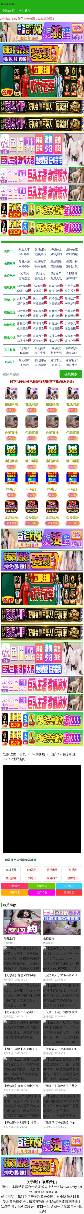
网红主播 (38, 303)
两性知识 (38, 340)
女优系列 (38, 290)
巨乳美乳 (70, 311)
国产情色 (41, 892)
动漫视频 (54, 290)
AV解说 (38, 286)
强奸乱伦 (54, 311)
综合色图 (70, 328)
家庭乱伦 (38, 335)
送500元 (11, 494)
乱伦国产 (70, 298)
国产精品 (22, 311)
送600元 (11, 466)
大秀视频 (54, 315)
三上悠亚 (69, 885)
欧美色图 (38, 328)
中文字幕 (70, 286)
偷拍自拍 (22, 323)
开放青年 (14, 885)
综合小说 (70, 340)
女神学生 (22, 298)
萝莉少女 (38, 315)
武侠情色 (22, 340)
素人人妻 (38, 298)
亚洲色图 (22, 328)
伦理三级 (22, 290)
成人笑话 (54, 340)
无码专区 (38, 311)
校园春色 (70, 335)
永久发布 (24, 10)
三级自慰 (69, 892)
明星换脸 (54, 303)
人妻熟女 (22, 315)
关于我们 (33, 1182)
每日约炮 (11, 438)
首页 (22, 754)
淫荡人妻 (54, 335)
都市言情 (22, 335)
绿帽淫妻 (14, 892)
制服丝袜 (54, 323)
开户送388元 (11, 523)
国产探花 (22, 303)
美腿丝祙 (41, 885)
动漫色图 (54, 328)
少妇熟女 (70, 323)
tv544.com (8, 4)
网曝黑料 (70, 303)
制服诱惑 (70, 315)
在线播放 (11, 869)
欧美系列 (70, 290)
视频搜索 (70, 373)
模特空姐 (54, 298)
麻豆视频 (54, 286)
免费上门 (11, 410)
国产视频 (22, 286)
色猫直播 (48, 938)
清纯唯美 (38, 323)
